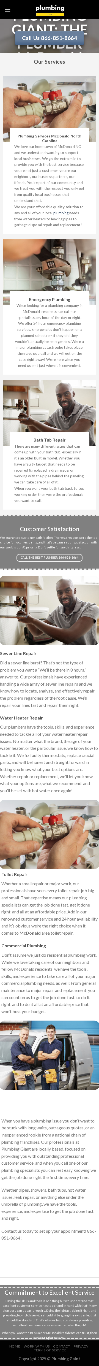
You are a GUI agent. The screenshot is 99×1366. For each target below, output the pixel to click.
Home (14, 1346)
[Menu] (7, 9)
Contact (61, 1346)
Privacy (81, 1346)
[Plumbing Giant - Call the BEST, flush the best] (49, 9)
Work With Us (37, 1346)
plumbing (60, 213)
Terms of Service (50, 1350)
